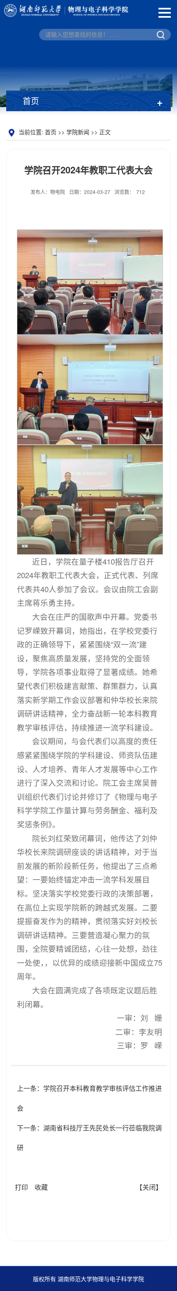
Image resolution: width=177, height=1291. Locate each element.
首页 (50, 132)
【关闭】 (149, 1187)
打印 (21, 1187)
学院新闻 (77, 132)
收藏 (41, 1187)
